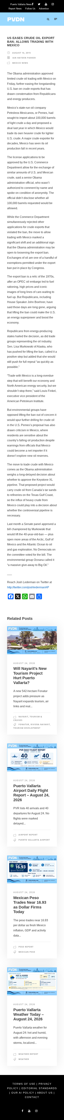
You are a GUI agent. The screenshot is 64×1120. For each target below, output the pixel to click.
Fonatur (23, 724)
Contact (32, 1097)
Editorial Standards (39, 1088)
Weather (23, 1059)
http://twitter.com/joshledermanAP (28, 587)
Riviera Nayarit (40, 724)
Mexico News (20, 63)
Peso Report (25, 946)
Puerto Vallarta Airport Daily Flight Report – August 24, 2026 (31, 793)
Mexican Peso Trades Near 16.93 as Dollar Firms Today (29, 905)
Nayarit (23, 716)
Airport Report (28, 834)
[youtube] (46, 4)
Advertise (44, 8)
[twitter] (39, 4)
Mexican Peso (26, 952)
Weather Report (28, 1054)
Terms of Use (24, 1083)
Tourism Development (26, 728)
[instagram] (53, 4)
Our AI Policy (22, 1092)
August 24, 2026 (24, 663)
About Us (45, 1092)
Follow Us (30, 8)
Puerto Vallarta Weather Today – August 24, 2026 (28, 1014)
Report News (15, 8)
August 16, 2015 (21, 52)
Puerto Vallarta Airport (34, 839)
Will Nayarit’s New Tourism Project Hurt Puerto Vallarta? (30, 675)
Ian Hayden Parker (24, 57)
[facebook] (32, 4)
